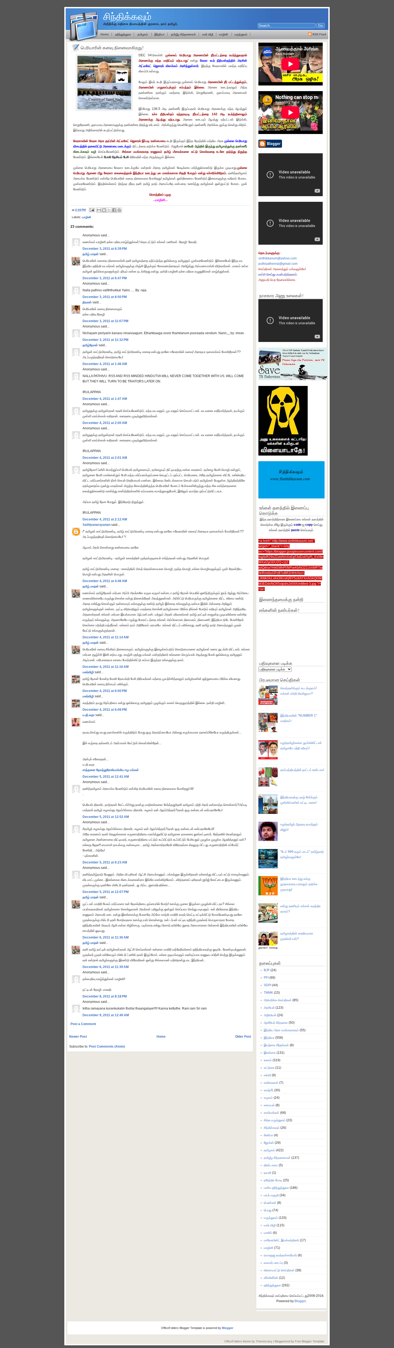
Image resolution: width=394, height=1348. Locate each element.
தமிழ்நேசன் (90, 345)
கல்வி (267, 1075)
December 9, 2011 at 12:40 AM (106, 1015)
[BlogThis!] (104, 210)
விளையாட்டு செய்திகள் (279, 1270)
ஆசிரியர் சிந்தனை (276, 1023)
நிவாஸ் (87, 302)
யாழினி (224, 34)
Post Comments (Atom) (107, 1046)
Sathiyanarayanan (96, 525)
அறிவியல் (270, 1015)
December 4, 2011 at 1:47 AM (105, 399)
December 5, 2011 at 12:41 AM (106, 777)
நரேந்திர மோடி (273, 1180)
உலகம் (268, 1060)
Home (161, 1036)
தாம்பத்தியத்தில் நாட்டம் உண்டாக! (302, 770)
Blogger (300, 1301)
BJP (267, 970)
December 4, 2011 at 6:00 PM (105, 691)
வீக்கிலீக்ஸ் (271, 1278)
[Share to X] (109, 210)
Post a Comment (83, 1024)
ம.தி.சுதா (89, 715)
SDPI (267, 985)
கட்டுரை (269, 1068)
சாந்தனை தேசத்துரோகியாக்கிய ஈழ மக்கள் (111, 770)
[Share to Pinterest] (119, 210)
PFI (266, 978)
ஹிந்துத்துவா (123, 34)
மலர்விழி (88, 672)
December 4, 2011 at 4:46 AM (105, 581)
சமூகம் (268, 1098)
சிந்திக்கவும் (127, 16)
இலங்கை (270, 1053)
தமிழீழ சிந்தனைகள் (183, 34)
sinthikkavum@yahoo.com (277, 258)
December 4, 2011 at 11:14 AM (106, 637)
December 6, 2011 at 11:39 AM (106, 967)
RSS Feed (319, 34)
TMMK (268, 993)
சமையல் (269, 1105)
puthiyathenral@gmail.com (278, 264)
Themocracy (264, 1341)
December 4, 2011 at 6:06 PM (105, 710)
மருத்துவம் (241, 34)
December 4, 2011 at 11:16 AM (106, 667)
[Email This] (99, 210)
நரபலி (267, 1173)
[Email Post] (91, 209)
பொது (268, 1210)
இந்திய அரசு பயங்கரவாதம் (281, 1030)
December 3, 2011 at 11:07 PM (105, 321)
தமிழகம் (143, 34)
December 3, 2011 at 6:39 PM (105, 249)
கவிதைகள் (271, 1083)
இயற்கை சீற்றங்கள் (276, 1045)
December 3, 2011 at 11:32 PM (105, 340)
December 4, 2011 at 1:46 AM (105, 364)
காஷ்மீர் (268, 1090)
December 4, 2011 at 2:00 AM (105, 423)
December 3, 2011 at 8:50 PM (105, 297)
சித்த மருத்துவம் (274, 1120)
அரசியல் (269, 1008)
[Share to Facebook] (114, 210)
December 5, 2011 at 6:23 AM (105, 862)
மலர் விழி (207, 34)
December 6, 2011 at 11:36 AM (106, 937)
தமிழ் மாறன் (91, 254)
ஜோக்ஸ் (269, 1143)
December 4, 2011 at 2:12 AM (105, 519)
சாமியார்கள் (271, 1113)
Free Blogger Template (309, 1341)
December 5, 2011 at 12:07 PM (106, 892)
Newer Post (78, 1036)
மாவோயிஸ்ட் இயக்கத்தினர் (281, 1240)
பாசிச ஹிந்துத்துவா (276, 1188)
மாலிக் (268, 1233)
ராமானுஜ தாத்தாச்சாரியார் (280, 1255)
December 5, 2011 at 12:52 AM (106, 817)
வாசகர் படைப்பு (273, 1263)
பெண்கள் (270, 1203)
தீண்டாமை (271, 1165)
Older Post (243, 1036)
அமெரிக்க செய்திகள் (278, 1000)
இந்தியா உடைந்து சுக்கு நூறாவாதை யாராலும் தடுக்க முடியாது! (299, 884)
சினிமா (268, 1135)
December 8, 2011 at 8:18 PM (105, 996)
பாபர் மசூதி (271, 1195)
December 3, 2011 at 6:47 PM (105, 278)
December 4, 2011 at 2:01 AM (105, 458)
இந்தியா (159, 34)
